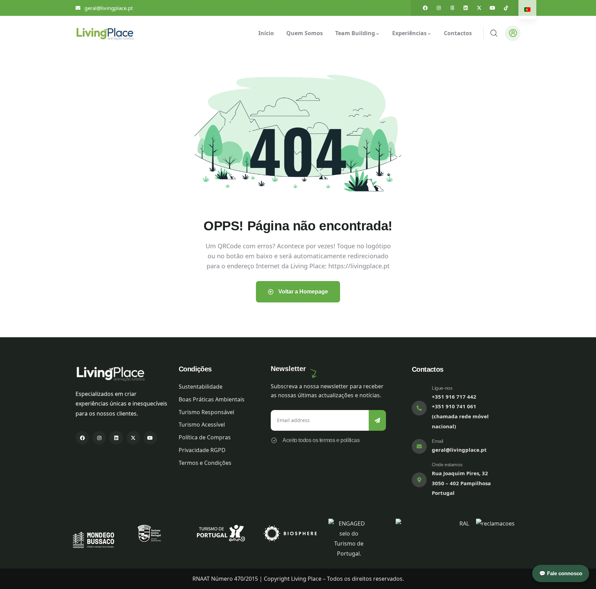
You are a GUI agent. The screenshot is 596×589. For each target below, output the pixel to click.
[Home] (104, 33)
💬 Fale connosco (560, 573)
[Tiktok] (506, 8)
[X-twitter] (479, 8)
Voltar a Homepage (302, 291)
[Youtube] (492, 8)
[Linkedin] (465, 8)
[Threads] (452, 8)
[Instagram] (438, 8)
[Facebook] (425, 8)
